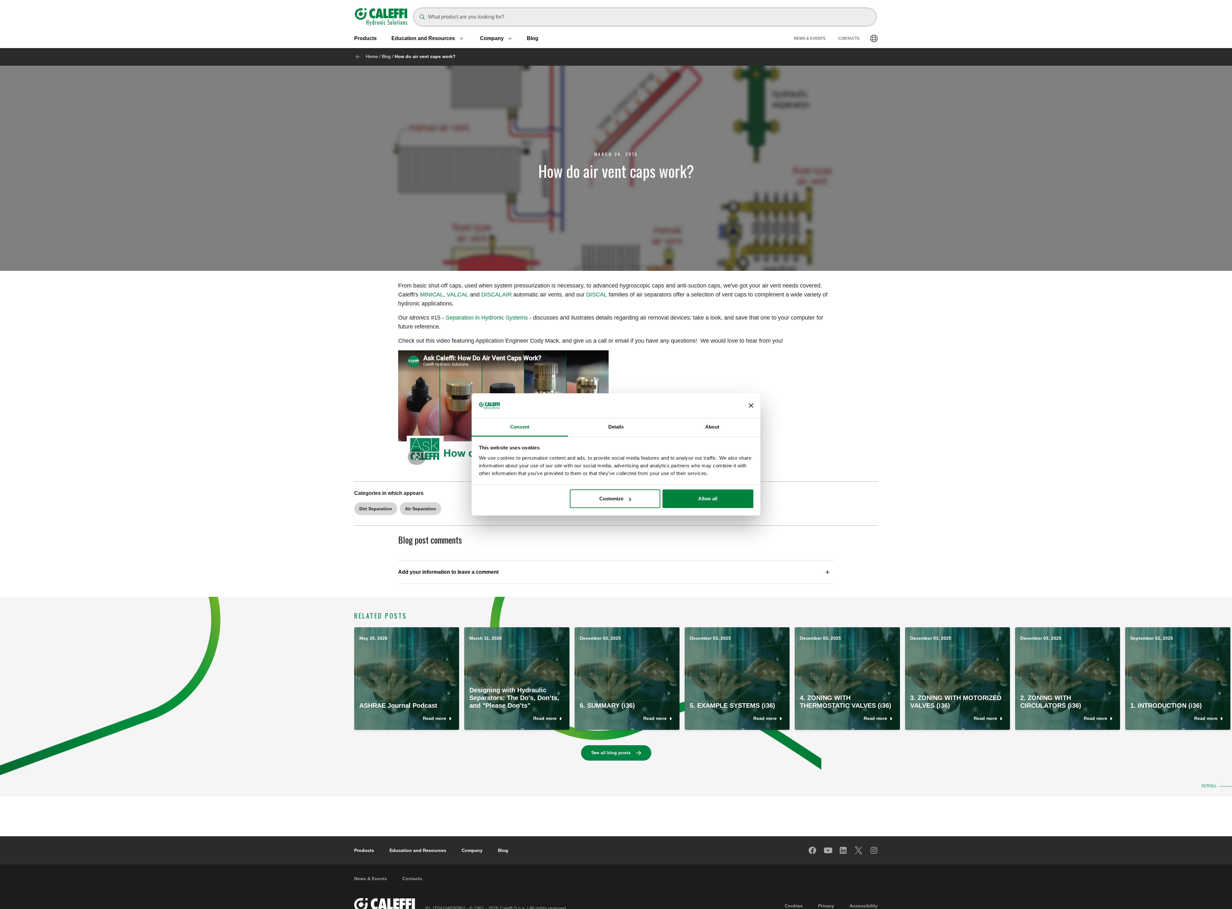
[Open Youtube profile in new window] (828, 850)
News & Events (810, 38)
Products (365, 38)
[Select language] (874, 38)
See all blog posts (611, 752)
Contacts (849, 38)
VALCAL (457, 294)
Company (472, 850)
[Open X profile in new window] (859, 850)
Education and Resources (417, 850)
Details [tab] (616, 426)
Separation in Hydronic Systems (487, 317)
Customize (611, 498)
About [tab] (712, 426)
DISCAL (596, 294)
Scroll (1209, 786)
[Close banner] (751, 406)
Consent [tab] (519, 426)
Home (372, 56)
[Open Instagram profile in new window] (874, 850)
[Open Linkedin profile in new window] (843, 850)
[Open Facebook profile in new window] (813, 850)
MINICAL (431, 294)
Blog (532, 38)
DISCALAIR (496, 294)
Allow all (707, 498)
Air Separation (420, 508)
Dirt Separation (375, 508)
